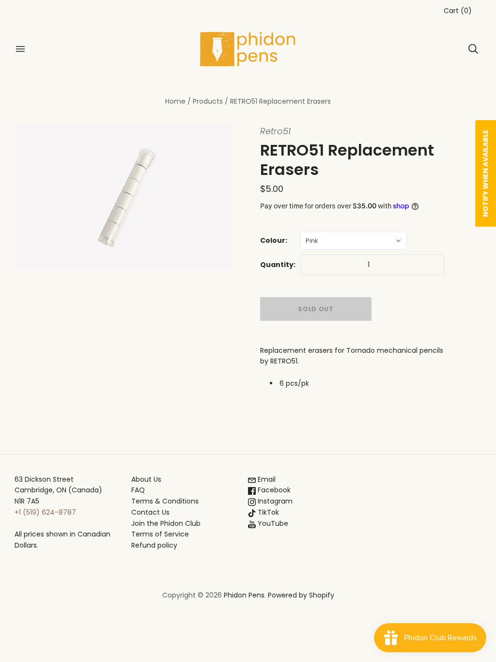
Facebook (273, 490)
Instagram (274, 501)
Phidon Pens (244, 595)
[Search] (473, 49)
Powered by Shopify (301, 595)
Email (266, 479)
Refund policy (154, 545)
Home (175, 101)
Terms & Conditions (165, 501)
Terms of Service (160, 534)
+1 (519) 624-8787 (45, 512)
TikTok (267, 512)
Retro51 (275, 131)
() (458, 11)
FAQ (138, 490)
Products (208, 101)
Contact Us (150, 512)
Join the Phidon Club (166, 523)
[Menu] (20, 49)
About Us (146, 479)
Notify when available (485, 173)
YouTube (272, 523)
